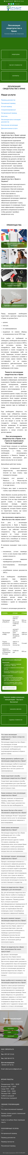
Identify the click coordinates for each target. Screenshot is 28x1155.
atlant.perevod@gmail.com (13, 1069)
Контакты (15, 75)
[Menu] (2, 8)
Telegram (11, 1028)
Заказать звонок (15, 709)
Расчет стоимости (15, 65)
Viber (9, 1032)
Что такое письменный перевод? (12, 1109)
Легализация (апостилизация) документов (10, 121)
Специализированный (8, 110)
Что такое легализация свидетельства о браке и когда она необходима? (12, 737)
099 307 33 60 (9, 1054)
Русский (17, 4)
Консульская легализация (9, 125)
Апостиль (4, 116)
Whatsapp (11, 1036)
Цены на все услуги (9, 687)
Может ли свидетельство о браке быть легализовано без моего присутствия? (12, 949)
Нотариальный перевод (9, 113)
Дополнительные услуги (9, 128)
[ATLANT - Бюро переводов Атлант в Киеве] (14, 8)
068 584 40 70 (9, 1058)
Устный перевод (6, 106)
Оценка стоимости (15, 719)
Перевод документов (8, 100)
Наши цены (16, 54)
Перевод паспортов (7, 1141)
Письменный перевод (8, 103)
